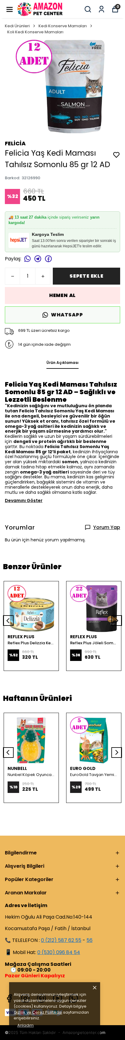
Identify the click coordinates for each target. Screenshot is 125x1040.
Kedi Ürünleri (17, 26)
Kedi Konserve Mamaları (63, 26)
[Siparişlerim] (101, 9)
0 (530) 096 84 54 (58, 952)
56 (89, 940)
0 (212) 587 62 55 (61, 940)
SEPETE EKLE (86, 275)
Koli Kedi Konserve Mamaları (35, 32)
